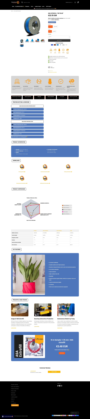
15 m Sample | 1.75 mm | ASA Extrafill (62, 341)
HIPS (71, 230)
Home (12, 11)
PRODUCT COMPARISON (51, 96)
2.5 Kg (54, 31)
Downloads (13, 392)
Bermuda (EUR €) (68, 2)
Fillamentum (51, 70)
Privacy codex (13, 390)
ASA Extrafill (45, 230)
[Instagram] (61, 385)
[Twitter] (58, 385)
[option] (32, 25)
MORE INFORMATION (52, 22)
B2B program (13, 395)
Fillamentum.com (19, 416)
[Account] (75, 2)
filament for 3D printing (53, 72)
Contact (12, 401)
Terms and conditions (15, 386)
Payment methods (14, 384)
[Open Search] (22, 2)
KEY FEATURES (62, 96)
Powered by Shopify (25, 416)
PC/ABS (35, 230)
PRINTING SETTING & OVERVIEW (16, 96)
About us (13, 399)
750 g (50, 31)
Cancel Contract (14, 405)
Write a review (54, 371)
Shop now (62, 353)
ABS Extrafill (59, 230)
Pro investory (13, 403)
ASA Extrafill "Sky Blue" (17, 11)
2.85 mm (55, 26)
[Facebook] (59, 385)
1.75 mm (50, 26)
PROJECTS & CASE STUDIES (73, 96)
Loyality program (14, 397)
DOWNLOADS (39, 96)
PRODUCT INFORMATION (28, 96)
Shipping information (15, 388)
